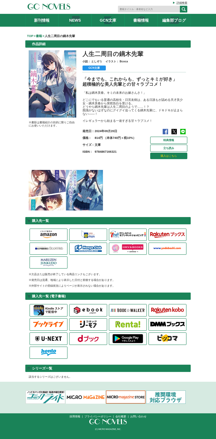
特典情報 (168, 140)
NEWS (75, 20)
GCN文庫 (108, 20)
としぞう (96, 61)
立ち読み (168, 148)
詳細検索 (182, 2)
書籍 (39, 36)
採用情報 (75, 416)
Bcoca (124, 61)
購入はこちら (169, 155)
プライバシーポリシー (97, 416)
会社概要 (120, 416)
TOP (30, 36)
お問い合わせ (138, 416)
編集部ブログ (174, 20)
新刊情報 (42, 20)
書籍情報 (141, 20)
